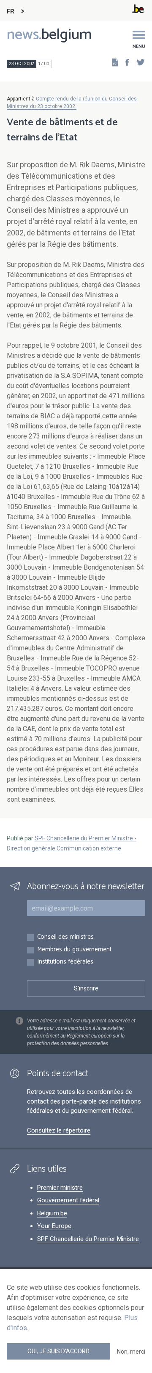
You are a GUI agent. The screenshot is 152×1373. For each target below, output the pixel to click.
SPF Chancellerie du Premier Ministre (88, 1239)
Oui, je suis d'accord (58, 1351)
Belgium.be (52, 1213)
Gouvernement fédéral (68, 1200)
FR (10, 11)
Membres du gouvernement (74, 950)
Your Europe (54, 1226)
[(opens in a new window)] (124, 62)
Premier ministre (60, 1187)
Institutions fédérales (65, 962)
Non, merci (131, 1351)
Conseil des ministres (65, 937)
